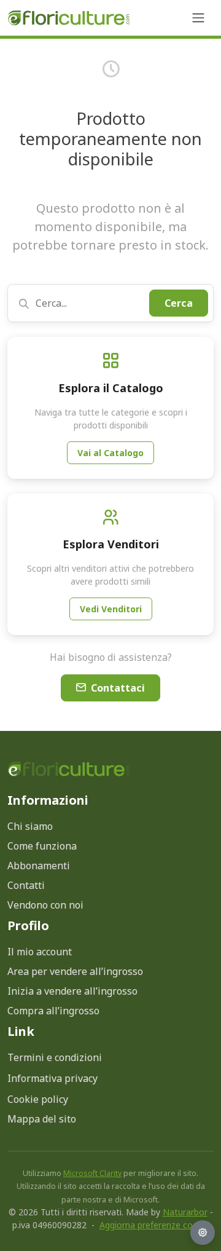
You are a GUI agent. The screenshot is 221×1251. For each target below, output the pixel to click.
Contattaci (118, 688)
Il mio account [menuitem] (39, 951)
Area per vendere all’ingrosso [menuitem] (75, 971)
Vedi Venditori (111, 609)
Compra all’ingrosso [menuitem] (53, 1010)
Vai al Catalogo (110, 453)
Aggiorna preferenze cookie (154, 1225)
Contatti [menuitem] (26, 885)
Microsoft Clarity (92, 1173)
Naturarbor (185, 1212)
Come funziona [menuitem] (42, 846)
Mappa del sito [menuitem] (41, 1119)
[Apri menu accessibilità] (202, 1232)
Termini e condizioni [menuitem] (54, 1057)
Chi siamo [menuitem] (30, 826)
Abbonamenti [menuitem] (38, 865)
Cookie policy (37, 1099)
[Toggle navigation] (198, 18)
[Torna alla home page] (68, 768)
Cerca (179, 303)
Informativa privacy (52, 1078)
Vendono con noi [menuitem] (45, 905)
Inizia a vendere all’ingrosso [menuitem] (72, 991)
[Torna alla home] (68, 18)
